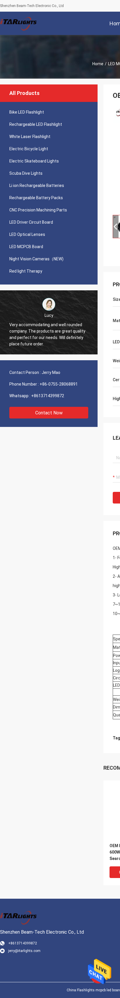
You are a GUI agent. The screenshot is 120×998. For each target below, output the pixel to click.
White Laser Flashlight (29, 136)
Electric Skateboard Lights (34, 161)
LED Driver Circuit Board (31, 222)
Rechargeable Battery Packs (36, 197)
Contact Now (49, 413)
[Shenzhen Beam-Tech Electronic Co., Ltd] (19, 23)
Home (97, 63)
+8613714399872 (47, 395)
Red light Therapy (25, 271)
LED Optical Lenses (27, 234)
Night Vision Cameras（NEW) (36, 259)
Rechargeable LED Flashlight (35, 124)
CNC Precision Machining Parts (38, 210)
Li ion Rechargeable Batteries (36, 185)
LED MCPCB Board (26, 246)
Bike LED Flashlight (26, 112)
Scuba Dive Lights (26, 173)
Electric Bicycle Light (28, 148)
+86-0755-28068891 (59, 384)
